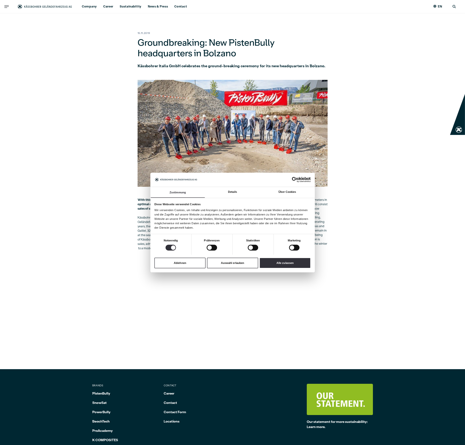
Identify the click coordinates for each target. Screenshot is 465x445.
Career (108, 6)
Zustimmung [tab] (178, 192)
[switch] (212, 248)
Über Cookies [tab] (287, 191)
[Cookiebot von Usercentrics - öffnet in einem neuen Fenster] (295, 179)
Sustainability (130, 6)
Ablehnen (180, 262)
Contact (180, 6)
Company (89, 6)
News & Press (158, 6)
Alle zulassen (285, 262)
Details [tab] (232, 191)
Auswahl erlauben (232, 262)
